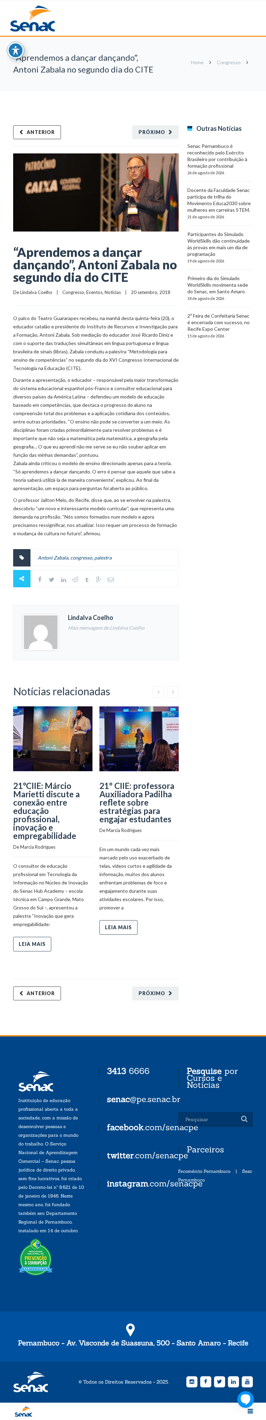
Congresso (229, 62)
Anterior (41, 132)
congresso (81, 558)
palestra (103, 558)
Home (197, 62)
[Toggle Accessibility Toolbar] (15, 50)
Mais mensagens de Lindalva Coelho (106, 628)
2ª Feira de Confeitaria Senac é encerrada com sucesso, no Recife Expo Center (218, 322)
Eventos (94, 292)
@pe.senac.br (143, 1099)
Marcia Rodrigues (37, 847)
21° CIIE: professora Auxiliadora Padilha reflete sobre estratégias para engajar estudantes (136, 802)
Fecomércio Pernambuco (204, 1171)
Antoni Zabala (53, 558)
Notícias (113, 292)
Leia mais (32, 944)
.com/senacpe (152, 1127)
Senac (43, 19)
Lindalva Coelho (36, 292)
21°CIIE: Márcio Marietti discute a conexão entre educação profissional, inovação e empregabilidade (46, 811)
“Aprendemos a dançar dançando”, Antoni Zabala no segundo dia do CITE (95, 264)
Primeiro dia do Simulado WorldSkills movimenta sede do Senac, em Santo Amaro (217, 284)
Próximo (152, 132)
